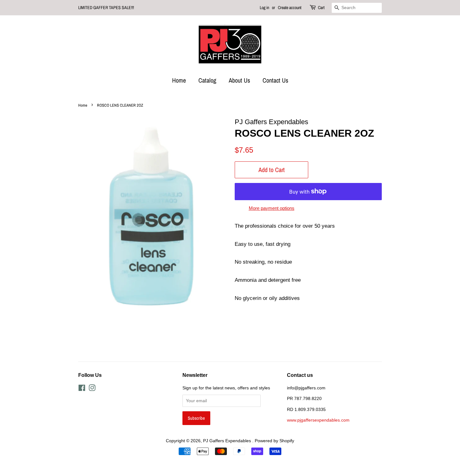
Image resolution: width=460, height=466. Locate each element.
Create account (289, 7)
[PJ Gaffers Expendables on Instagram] (92, 389)
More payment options (271, 208)
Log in (264, 7)
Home (179, 80)
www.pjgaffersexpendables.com (318, 420)
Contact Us (275, 80)
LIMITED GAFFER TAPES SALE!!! (106, 7)
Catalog (207, 80)
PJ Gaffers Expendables (227, 440)
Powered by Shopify (274, 440)
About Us (239, 80)
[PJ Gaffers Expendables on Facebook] (81, 389)
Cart (321, 7)
